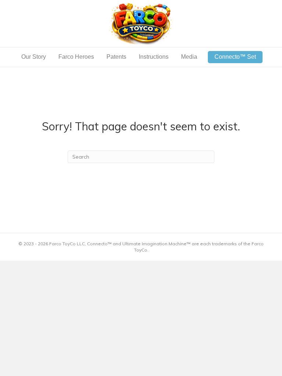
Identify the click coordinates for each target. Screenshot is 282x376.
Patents (116, 57)
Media (189, 57)
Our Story (33, 57)
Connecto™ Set (235, 57)
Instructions (154, 57)
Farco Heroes (76, 57)
